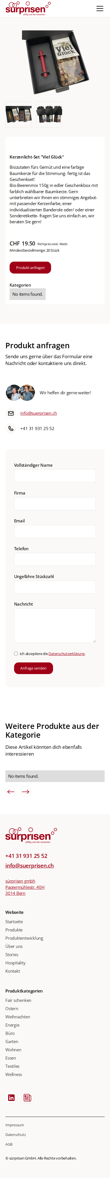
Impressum (14, 1124)
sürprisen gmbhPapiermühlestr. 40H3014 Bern (25, 887)
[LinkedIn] (11, 1098)
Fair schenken (18, 1000)
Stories (11, 954)
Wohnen (13, 1049)
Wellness (13, 1074)
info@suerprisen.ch (38, 413)
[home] (28, 8)
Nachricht (23, 604)
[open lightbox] (55, 63)
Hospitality (15, 963)
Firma (19, 493)
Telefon (21, 548)
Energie (12, 1025)
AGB (8, 1144)
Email (19, 521)
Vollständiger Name (33, 465)
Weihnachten (17, 1016)
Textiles (12, 1066)
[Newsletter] (27, 1098)
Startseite (14, 921)
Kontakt (12, 971)
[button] (98, 8)
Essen (10, 1058)
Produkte (14, 930)
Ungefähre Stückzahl (34, 576)
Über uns (14, 946)
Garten (11, 1041)
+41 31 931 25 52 (37, 428)
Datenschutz (15, 1134)
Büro (10, 1033)
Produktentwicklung (24, 938)
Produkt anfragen (30, 267)
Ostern (11, 1008)
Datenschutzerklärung (66, 653)
